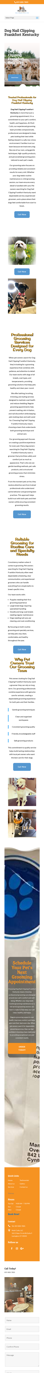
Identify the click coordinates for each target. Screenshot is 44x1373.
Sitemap (11, 1193)
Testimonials (24, 1180)
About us (11, 1184)
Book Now (14, 77)
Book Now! (13, 1214)
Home (10, 1180)
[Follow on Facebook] (12, 1248)
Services (11, 1187)
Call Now (22, 214)
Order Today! (22, 1048)
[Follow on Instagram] (17, 1248)
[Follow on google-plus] (22, 1248)
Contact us (24, 1187)
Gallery (22, 1184)
